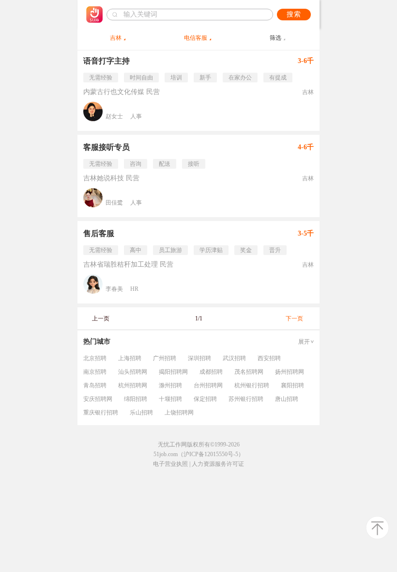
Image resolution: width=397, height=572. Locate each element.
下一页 (294, 318)
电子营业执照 (170, 464)
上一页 (100, 318)
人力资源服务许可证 (218, 464)
